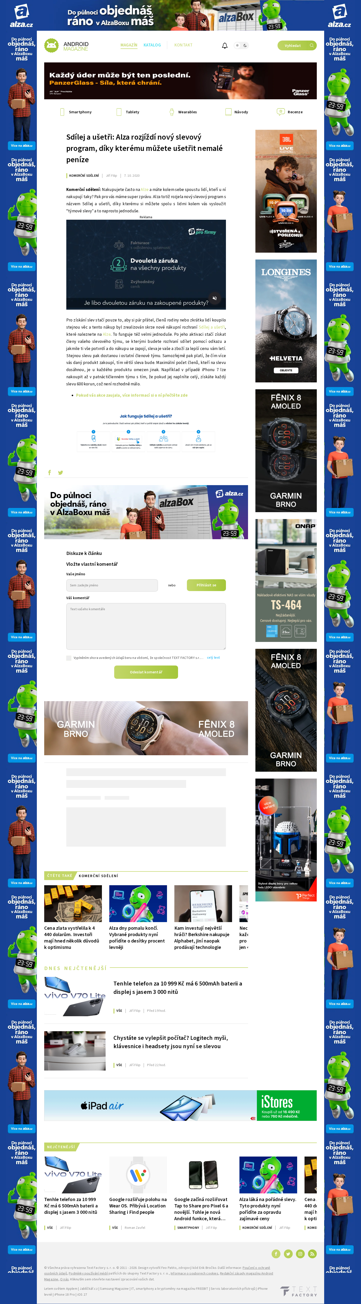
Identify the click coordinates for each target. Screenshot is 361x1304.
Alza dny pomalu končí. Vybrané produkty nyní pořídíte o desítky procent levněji (137, 938)
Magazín (129, 45)
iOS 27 (82, 1294)
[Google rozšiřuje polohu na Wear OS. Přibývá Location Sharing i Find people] (138, 1175)
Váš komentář (77, 598)
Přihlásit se (206, 585)
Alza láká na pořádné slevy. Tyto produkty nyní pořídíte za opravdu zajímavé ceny (267, 1209)
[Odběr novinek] (225, 46)
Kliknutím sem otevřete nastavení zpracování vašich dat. (112, 1279)
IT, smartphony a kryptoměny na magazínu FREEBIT (169, 1288)
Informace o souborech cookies (194, 1273)
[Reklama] (21, 15)
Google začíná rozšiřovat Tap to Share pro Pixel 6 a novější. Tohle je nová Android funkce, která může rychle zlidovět (201, 1209)
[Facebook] (276, 1253)
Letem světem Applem (60, 1288)
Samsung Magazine (114, 1288)
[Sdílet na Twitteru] (60, 473)
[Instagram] (300, 1253)
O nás (64, 1279)
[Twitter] (288, 1253)
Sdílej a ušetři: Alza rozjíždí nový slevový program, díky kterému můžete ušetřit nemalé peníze (144, 148)
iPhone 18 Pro (65, 1294)
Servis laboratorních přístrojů (233, 1288)
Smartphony (188, 1228)
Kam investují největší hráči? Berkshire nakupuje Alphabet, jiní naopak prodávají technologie (201, 938)
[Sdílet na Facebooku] (49, 473)
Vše (119, 1011)
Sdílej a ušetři (212, 327)
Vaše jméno (75, 574)
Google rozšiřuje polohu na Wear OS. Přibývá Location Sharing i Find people (138, 1206)
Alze (145, 190)
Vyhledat (293, 45)
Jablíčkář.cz (88, 1288)
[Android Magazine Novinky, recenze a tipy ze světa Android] (66, 45)
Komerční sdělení (84, 175)
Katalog (152, 45)
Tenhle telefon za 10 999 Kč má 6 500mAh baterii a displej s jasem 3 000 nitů (177, 988)
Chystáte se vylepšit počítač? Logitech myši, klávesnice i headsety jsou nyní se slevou (170, 1042)
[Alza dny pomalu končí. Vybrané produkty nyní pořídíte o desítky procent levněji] (138, 903)
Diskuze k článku (84, 553)
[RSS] (312, 1253)
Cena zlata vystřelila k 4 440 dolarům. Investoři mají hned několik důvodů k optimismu (71, 938)
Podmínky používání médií (88, 1273)
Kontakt (183, 45)
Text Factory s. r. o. (100, 1267)
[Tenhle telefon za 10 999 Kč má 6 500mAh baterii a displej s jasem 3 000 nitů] (75, 996)
